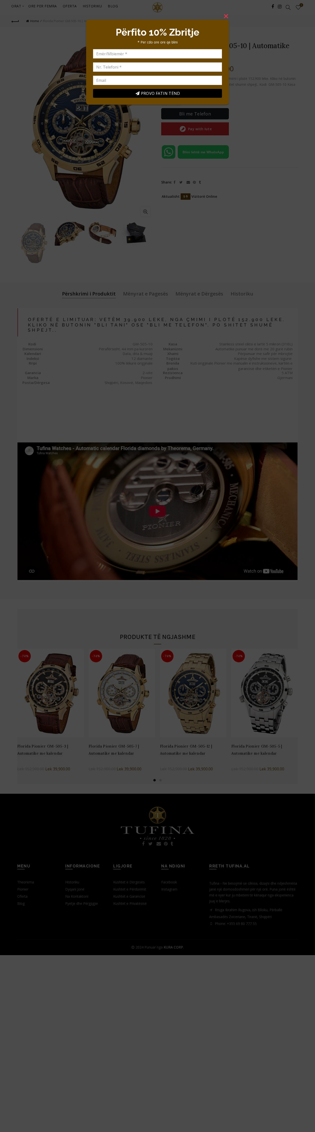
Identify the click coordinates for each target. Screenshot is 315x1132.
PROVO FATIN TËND (160, 93)
